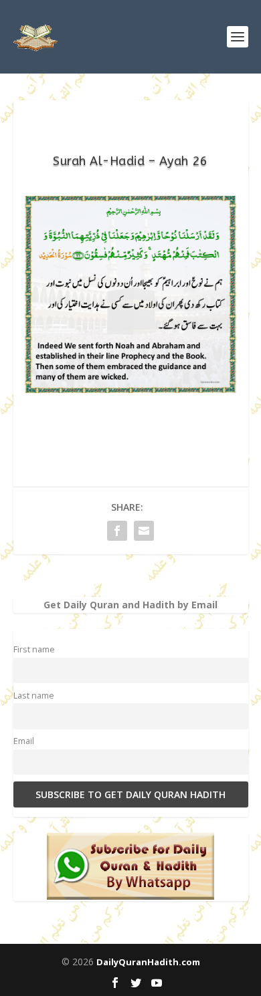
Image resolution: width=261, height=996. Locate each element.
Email (23, 741)
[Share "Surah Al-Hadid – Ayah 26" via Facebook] (117, 530)
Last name (33, 695)
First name (34, 649)
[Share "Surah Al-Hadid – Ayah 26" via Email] (143, 530)
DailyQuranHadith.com (148, 962)
